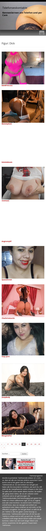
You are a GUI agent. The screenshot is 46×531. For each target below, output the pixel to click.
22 (27, 444)
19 (16, 444)
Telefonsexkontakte (14, 8)
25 (39, 444)
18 (12, 444)
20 (19, 444)
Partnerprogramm (36, 476)
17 (8, 444)
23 (31, 444)
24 (35, 444)
